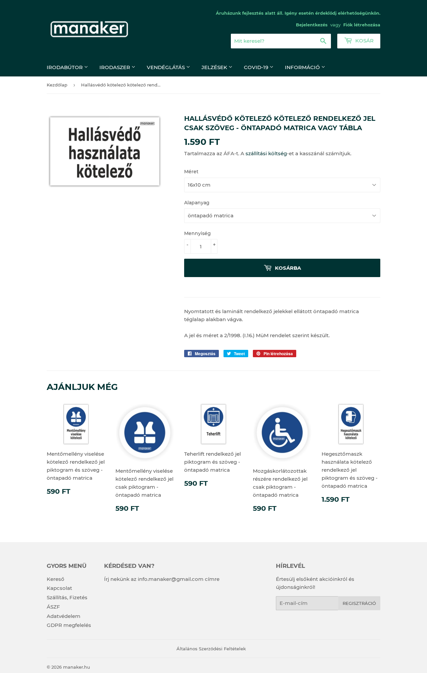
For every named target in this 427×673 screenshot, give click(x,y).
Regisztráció (359, 603)
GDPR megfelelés (69, 625)
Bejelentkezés (312, 24)
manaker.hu (76, 667)
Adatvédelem (63, 616)
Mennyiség (197, 233)
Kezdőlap (57, 84)
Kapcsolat (59, 588)
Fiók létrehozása (361, 24)
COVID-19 (257, 67)
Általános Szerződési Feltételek (211, 648)
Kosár (364, 40)
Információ (303, 67)
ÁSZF (53, 607)
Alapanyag (196, 203)
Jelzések (215, 67)
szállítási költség (266, 153)
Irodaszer (115, 67)
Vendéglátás (166, 67)
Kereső (55, 579)
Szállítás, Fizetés (67, 597)
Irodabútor (65, 67)
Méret (191, 172)
